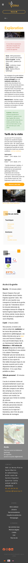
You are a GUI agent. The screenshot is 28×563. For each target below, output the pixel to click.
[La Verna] (14, 4)
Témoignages (14, 518)
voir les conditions (16, 151)
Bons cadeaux (14, 507)
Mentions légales (14, 530)
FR (5, 18)
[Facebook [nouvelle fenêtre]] (4, 550)
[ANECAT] (11, 272)
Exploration (11, 228)
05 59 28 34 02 (11, 488)
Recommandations (14, 512)
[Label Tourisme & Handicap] (8, 260)
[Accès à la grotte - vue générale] (14, 433)
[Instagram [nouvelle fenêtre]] (7, 550)
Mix (8, 238)
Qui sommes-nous (14, 527)
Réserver (13, 11)
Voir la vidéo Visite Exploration (11, 203)
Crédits (14, 532)
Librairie (14, 509)
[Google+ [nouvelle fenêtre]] (9, 550)
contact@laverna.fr (13, 491)
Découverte (11, 224)
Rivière (9, 226)
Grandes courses (12, 240)
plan (22, 336)
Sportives (10, 236)
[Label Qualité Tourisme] (14, 260)
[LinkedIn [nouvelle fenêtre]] (12, 550)
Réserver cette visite (14, 184)
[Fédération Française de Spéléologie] (8, 266)
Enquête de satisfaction (14, 515)
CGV (14, 535)
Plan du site (14, 538)
